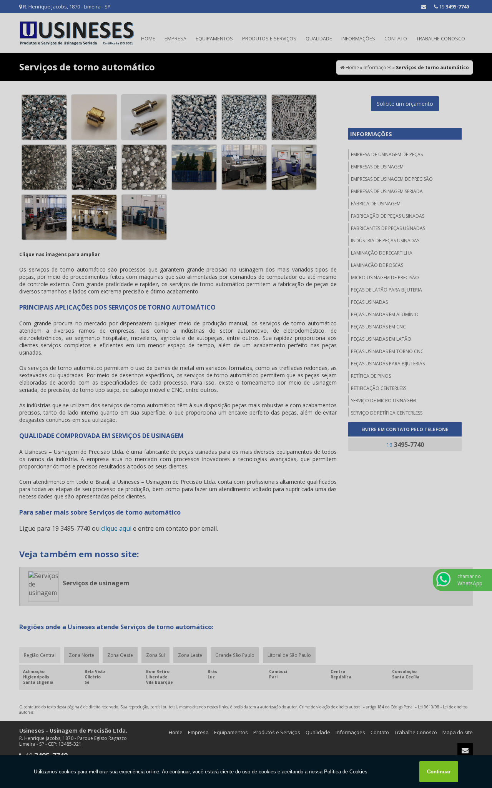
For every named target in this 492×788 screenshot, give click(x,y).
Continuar (438, 772)
